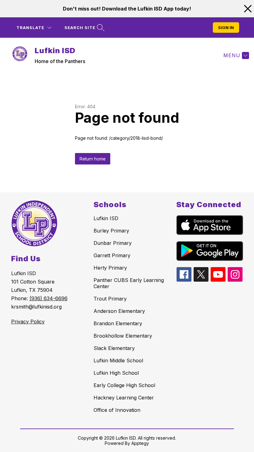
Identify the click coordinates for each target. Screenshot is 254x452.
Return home (93, 158)
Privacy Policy (28, 321)
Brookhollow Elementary (123, 336)
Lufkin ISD (106, 218)
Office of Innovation (117, 410)
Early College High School (124, 385)
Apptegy (140, 443)
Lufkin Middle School (118, 360)
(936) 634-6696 (48, 298)
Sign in (226, 27)
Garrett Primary (112, 255)
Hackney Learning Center (124, 397)
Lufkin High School (116, 373)
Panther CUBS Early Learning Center (129, 283)
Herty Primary (110, 268)
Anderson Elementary (119, 311)
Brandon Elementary (118, 323)
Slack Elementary (114, 348)
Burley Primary (111, 231)
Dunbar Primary (113, 243)
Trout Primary (110, 299)
